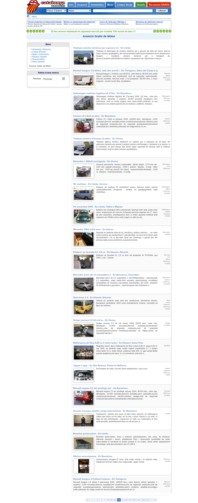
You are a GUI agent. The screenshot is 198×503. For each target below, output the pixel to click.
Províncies (47, 78)
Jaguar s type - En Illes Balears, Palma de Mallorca (99, 365)
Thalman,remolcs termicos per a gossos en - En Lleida (102, 48)
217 (147, 500)
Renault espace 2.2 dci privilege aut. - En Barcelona (100, 388)
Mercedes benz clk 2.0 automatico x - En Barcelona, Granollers (106, 274)
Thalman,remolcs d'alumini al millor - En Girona (98, 138)
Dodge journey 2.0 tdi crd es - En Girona (94, 320)
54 (111, 500)
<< (87, 500)
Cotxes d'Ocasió (39, 51)
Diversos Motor (38, 59)
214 (134, 500)
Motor (34, 16)
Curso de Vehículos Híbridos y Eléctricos (113, 22)
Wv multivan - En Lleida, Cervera (90, 184)
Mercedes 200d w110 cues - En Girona (93, 229)
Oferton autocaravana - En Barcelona (92, 456)
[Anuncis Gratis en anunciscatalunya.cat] (28, 16)
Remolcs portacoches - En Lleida (90, 433)
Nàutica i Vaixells (39, 56)
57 (123, 500)
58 (126, 500)
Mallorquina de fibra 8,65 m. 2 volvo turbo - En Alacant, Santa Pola (108, 343)
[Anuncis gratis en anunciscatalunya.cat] (34, 6)
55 (115, 500)
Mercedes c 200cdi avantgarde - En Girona (95, 161)
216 (143, 500)
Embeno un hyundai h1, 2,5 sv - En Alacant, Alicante (100, 252)
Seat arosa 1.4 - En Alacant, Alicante (92, 297)
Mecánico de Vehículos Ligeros (149, 22)
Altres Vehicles (38, 61)
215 (138, 500)
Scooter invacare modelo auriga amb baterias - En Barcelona (105, 411)
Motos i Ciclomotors (40, 54)
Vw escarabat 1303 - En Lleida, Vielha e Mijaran (98, 206)
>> (155, 500)
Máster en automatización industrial (79, 22)
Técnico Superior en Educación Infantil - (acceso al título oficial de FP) (45, 22)
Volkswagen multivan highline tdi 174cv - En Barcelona (102, 93)
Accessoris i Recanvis (41, 49)
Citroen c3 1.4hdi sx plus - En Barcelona (94, 116)
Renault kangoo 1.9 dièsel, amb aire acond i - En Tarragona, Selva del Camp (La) (115, 70)
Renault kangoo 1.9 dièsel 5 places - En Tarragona (99, 479)
